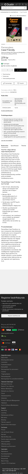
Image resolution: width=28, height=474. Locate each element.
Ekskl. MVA (4, 59)
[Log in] (23, 4)
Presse (3, 429)
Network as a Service (7, 391)
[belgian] (19, 349)
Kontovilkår (4, 367)
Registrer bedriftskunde (14, 315)
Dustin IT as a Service (7, 386)
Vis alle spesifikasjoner (7, 110)
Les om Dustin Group (7, 432)
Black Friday (4, 461)
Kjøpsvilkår (4, 357)
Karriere (3, 434)
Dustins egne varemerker (8, 439)
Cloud (3, 393)
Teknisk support (6, 422)
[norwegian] (6, 349)
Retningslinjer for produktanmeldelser (12, 378)
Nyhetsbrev (4, 451)
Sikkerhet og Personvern (8, 446)
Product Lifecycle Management (10, 400)
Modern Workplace (6, 388)
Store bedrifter (5, 441)
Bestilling (4, 410)
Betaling (3, 420)
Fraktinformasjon (6, 364)
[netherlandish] (16, 349)
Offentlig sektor (5, 444)
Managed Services (6, 384)
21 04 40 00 (12, 324)
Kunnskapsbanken (6, 454)
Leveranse (4, 362)
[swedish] (2, 349)
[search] (25, 7)
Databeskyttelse (6, 395)
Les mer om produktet (6, 140)
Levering (3, 412)
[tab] (5, 145)
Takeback (4, 403)
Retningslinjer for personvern (9, 369)
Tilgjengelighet (5, 374)
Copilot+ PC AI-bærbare (8, 463)
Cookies (3, 371)
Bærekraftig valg (6, 437)
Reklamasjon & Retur (7, 415)
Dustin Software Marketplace (9, 405)
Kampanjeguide (5, 376)
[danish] (9, 349)
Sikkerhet (4, 398)
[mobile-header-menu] (2, 4)
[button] (16, 4)
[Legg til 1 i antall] (12, 70)
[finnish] (13, 349)
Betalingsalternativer (7, 360)
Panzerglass (7, 47)
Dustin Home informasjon (8, 424)
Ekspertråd (4, 458)
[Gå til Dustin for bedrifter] (9, 4)
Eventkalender (5, 456)
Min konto (4, 417)
